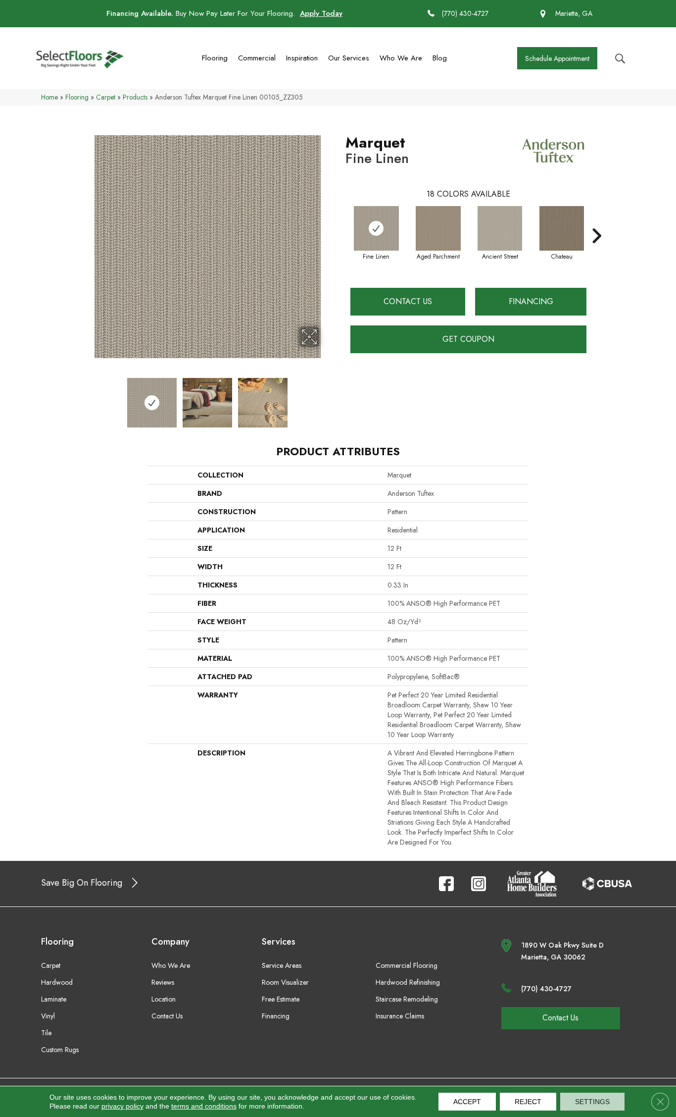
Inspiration (302, 58)
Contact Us (408, 301)
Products (135, 97)
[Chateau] (561, 228)
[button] (557, 58)
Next (326, 398)
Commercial (257, 58)
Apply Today (321, 13)
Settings (592, 1102)
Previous (90, 398)
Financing (531, 301)
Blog (440, 58)
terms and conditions (204, 1106)
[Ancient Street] (500, 228)
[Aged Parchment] (438, 228)
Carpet (105, 97)
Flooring (215, 58)
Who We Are (401, 58)
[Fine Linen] (376, 228)
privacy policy (122, 1106)
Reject (528, 1102)
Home (49, 97)
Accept (467, 1102)
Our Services (348, 58)
